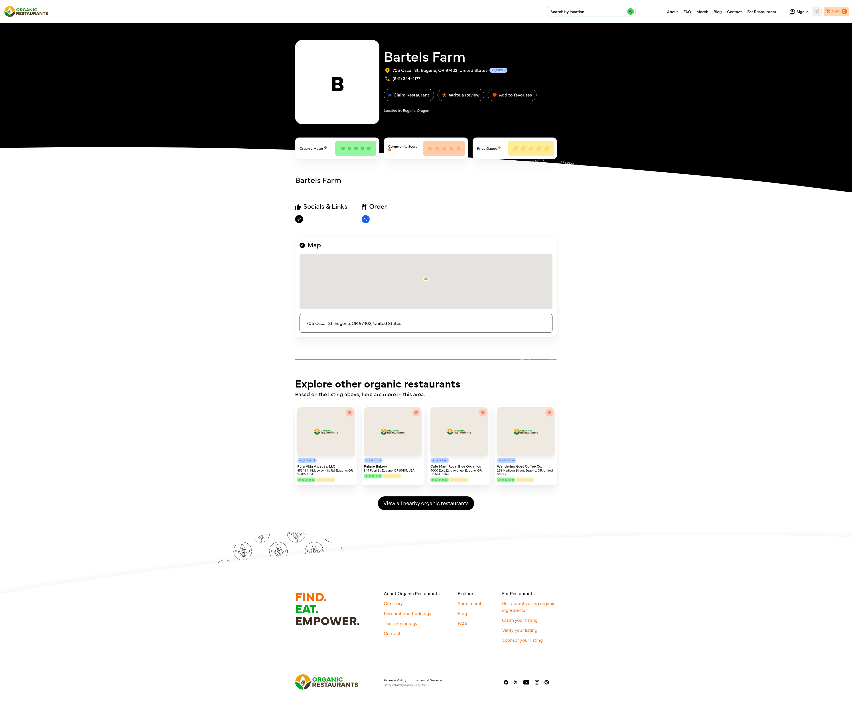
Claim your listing (520, 620)
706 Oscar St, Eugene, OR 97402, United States (353, 323)
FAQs (463, 623)
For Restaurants (761, 11)
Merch (702, 11)
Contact (734, 11)
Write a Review (463, 95)
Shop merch (470, 603)
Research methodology (407, 613)
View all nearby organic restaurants (426, 502)
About (672, 11)
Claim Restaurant (410, 95)
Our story (393, 603)
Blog (718, 11)
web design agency (402, 684)
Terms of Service (428, 679)
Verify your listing (519, 630)
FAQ (687, 11)
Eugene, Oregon (416, 110)
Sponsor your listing (522, 640)
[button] (426, 278)
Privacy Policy (395, 679)
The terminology (400, 623)
